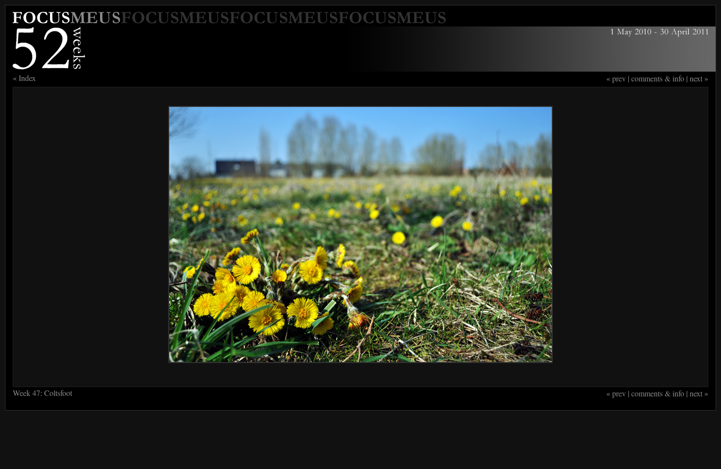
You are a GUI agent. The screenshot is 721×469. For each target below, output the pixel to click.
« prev (616, 78)
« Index (24, 78)
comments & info (657, 78)
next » (699, 78)
